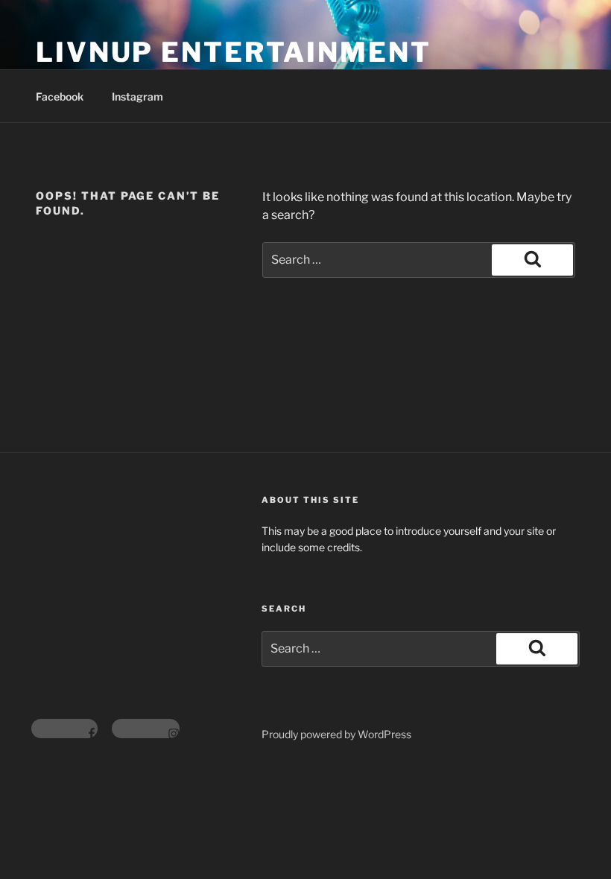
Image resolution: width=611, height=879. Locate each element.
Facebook (59, 96)
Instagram (137, 96)
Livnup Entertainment (233, 52)
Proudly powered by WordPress (336, 734)
